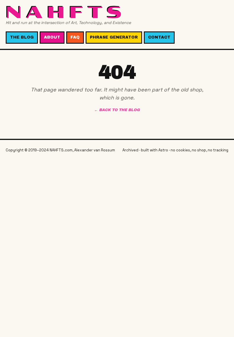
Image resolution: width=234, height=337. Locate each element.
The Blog (22, 37)
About (52, 37)
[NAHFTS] (68, 11)
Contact (159, 37)
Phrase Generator (114, 37)
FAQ (75, 37)
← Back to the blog (117, 110)
